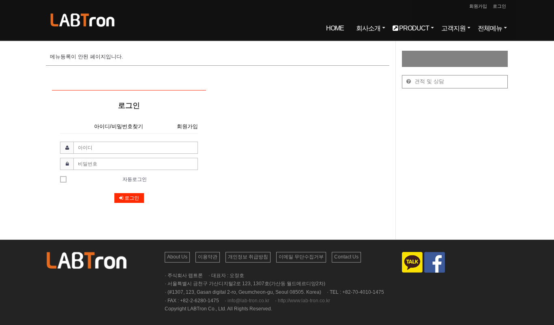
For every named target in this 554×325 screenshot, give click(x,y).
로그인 (499, 6)
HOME (335, 28)
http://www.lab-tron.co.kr (304, 300)
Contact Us (346, 257)
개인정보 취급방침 (248, 257)
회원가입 (478, 6)
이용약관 (207, 257)
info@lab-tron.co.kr (248, 300)
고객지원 (453, 28)
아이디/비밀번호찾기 (118, 126)
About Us (177, 257)
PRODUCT (413, 28)
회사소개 (368, 28)
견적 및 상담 (428, 81)
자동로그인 (134, 179)
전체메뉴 (490, 28)
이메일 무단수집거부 (301, 257)
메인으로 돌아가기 (217, 223)
